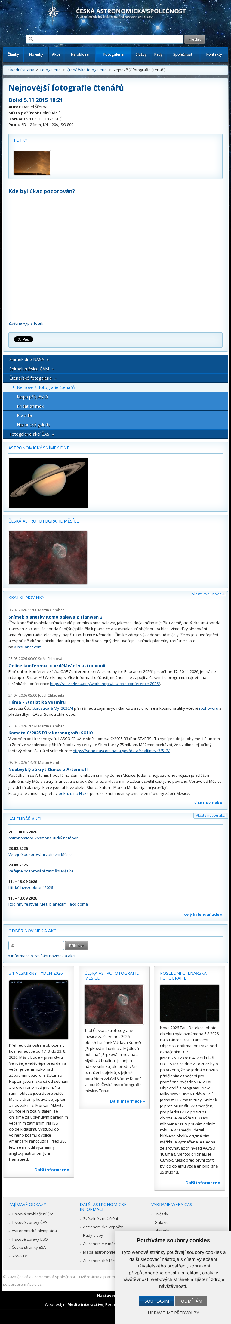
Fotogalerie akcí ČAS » (31, 434)
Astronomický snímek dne (38, 448)
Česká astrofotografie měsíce (43, 521)
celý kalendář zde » (203, 914)
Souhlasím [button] (157, 1301)
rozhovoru (208, 708)
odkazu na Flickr (73, 793)
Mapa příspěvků (32, 397)
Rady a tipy (93, 1235)
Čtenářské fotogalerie (87, 70)
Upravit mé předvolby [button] (173, 1313)
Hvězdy (161, 1214)
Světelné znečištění (100, 1218)
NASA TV (19, 1255)
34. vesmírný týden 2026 (36, 973)
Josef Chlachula (51, 695)
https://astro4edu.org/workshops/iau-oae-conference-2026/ (105, 683)
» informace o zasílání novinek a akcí (41, 955)
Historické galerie (33, 424)
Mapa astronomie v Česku (107, 1252)
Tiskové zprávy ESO (30, 1239)
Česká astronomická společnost (46, 1276)
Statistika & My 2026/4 (52, 708)
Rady (158, 54)
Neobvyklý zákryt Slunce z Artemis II (48, 769)
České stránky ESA (29, 1247)
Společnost (182, 54)
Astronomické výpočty (103, 1227)
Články (13, 54)
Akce (56, 54)
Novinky (36, 54)
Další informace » (52, 1169)
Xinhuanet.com (28, 647)
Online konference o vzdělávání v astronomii (56, 665)
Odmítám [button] (191, 1301)
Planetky (163, 1230)
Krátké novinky (26, 597)
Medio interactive (85, 1304)
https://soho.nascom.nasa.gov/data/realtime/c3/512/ (121, 750)
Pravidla (24, 415)
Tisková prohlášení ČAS (33, 1214)
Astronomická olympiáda (34, 1230)
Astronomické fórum (101, 1260)
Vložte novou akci (211, 815)
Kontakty (214, 54)
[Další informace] (38, 1009)
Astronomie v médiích (102, 1243)
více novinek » (208, 802)
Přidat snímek (30, 406)
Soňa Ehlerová (50, 658)
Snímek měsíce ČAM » (31, 369)
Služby (141, 54)
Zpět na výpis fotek (25, 323)
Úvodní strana (21, 70)
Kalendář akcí (24, 819)
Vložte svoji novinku (209, 594)
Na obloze (80, 54)
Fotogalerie (113, 54)
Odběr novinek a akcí (32, 931)
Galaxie (162, 1222)
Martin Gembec (51, 610)
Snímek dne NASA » (29, 359)
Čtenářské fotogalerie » (32, 378)
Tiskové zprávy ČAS (30, 1222)
